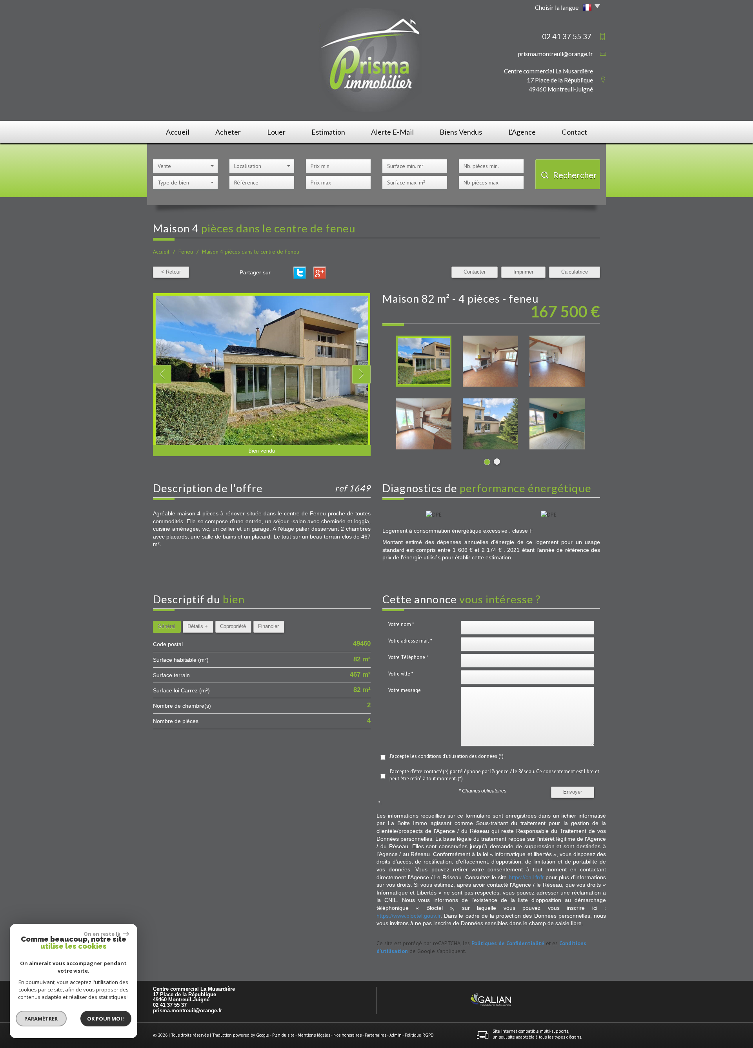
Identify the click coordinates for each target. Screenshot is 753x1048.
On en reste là (102, 933)
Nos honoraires (347, 1035)
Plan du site (283, 1035)
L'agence (522, 132)
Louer (276, 132)
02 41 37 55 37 (170, 1005)
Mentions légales (314, 1035)
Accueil (177, 132)
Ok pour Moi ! (106, 1018)
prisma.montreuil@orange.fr (555, 53)
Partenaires (375, 1035)
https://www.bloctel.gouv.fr (408, 916)
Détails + (197, 626)
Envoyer (572, 792)
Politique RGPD (419, 1035)
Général (166, 626)
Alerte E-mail (392, 132)
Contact (574, 132)
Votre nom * (401, 624)
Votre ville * (400, 673)
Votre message (404, 690)
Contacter (475, 272)
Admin (395, 1035)
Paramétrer (41, 1018)
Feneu (185, 251)
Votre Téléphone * (408, 657)
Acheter (228, 132)
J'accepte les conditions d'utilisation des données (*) (446, 756)
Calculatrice (574, 272)
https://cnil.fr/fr (526, 877)
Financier (268, 626)
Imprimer (523, 272)
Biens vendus (461, 132)
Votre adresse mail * (410, 640)
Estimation (328, 132)
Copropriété (233, 626)
